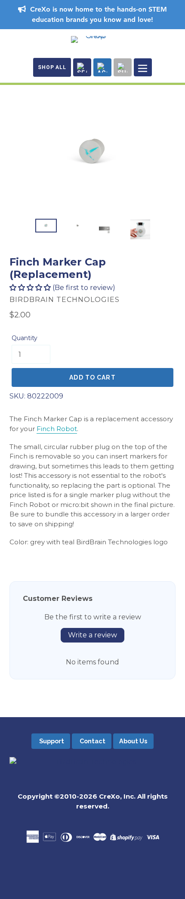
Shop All (52, 67)
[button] (30, 288)
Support (51, 741)
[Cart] (123, 67)
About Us (133, 741)
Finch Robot (57, 429)
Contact (91, 741)
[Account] (102, 67)
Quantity (24, 338)
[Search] (82, 67)
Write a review (92, 635)
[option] (46, 226)
